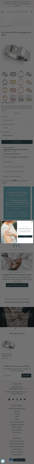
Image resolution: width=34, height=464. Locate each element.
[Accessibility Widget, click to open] (3, 461)
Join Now (25, 236)
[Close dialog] (32, 222)
